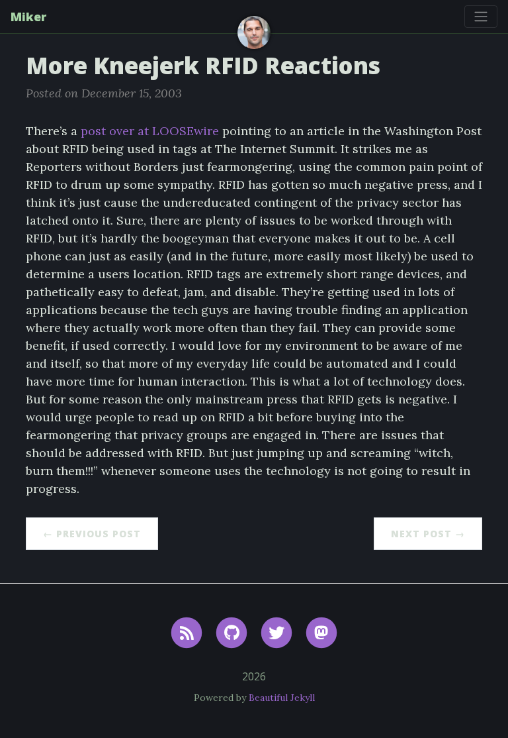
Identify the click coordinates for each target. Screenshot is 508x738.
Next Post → (428, 533)
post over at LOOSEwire (150, 130)
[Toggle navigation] (480, 16)
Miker (28, 17)
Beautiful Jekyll (282, 698)
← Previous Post (92, 533)
